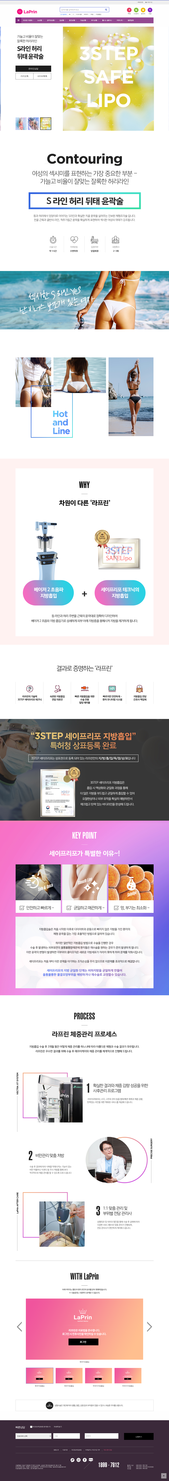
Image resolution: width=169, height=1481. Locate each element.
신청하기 (139, 1437)
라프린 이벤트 (27, 20)
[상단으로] (164, 1476)
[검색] (106, 9)
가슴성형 (83, 20)
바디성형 (94, 20)
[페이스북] (84, 1460)
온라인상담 (33, 69)
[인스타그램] (79, 1460)
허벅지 (86, 14)
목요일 (129, 1467)
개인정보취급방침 (76, 1450)
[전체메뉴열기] (18, 20)
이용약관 (65, 1450)
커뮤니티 (120, 20)
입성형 (62, 20)
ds (69, 14)
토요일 (129, 1468)
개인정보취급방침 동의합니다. (41, 1426)
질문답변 (131, 20)
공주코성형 (50, 20)
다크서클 (79, 14)
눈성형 (39, 20)
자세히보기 (58, 1427)
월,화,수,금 (130, 1465)
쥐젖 (92, 14)
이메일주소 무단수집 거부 (92, 1450)
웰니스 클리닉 (107, 20)
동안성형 (72, 20)
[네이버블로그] (90, 1460)
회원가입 (149, 2)
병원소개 (56, 1450)
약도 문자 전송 (108, 1450)
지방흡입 (98, 14)
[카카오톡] (73, 1460)
